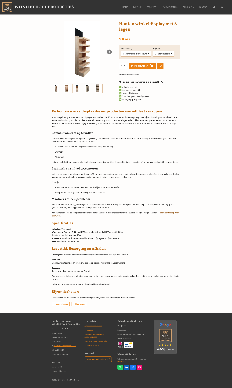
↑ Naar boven (79, 304)
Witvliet (44, 7)
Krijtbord (157, 48)
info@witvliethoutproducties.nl (65, 346)
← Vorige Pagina (61, 304)
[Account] (214, 7)
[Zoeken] (222, 7)
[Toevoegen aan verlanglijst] (160, 66)
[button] (56, 88)
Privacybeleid (89, 330)
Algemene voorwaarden (93, 326)
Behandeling (126, 48)
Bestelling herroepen (92, 345)
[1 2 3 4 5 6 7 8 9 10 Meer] (123, 66)
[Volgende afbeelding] (109, 52)
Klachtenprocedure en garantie (96, 341)
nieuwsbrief (121, 361)
